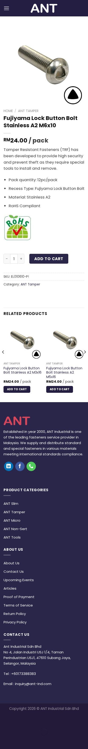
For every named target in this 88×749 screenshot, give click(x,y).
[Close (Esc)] (5, 720)
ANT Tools (12, 537)
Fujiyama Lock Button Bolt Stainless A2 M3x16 (23, 370)
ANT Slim (11, 503)
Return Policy (15, 613)
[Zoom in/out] (19, 720)
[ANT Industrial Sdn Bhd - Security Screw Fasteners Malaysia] (44, 8)
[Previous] (3, 361)
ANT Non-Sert (15, 528)
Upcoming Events (19, 579)
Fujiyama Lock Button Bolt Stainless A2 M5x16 (64, 372)
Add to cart (48, 259)
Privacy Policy (15, 622)
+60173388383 (23, 673)
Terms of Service (18, 605)
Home (8, 111)
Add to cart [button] (17, 389)
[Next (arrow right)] (19, 740)
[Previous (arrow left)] (5, 740)
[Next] (84, 361)
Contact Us (14, 571)
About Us (11, 563)
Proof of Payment (19, 596)
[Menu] (7, 8)
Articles (10, 588)
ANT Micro (12, 520)
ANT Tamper (28, 111)
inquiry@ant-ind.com (33, 683)
